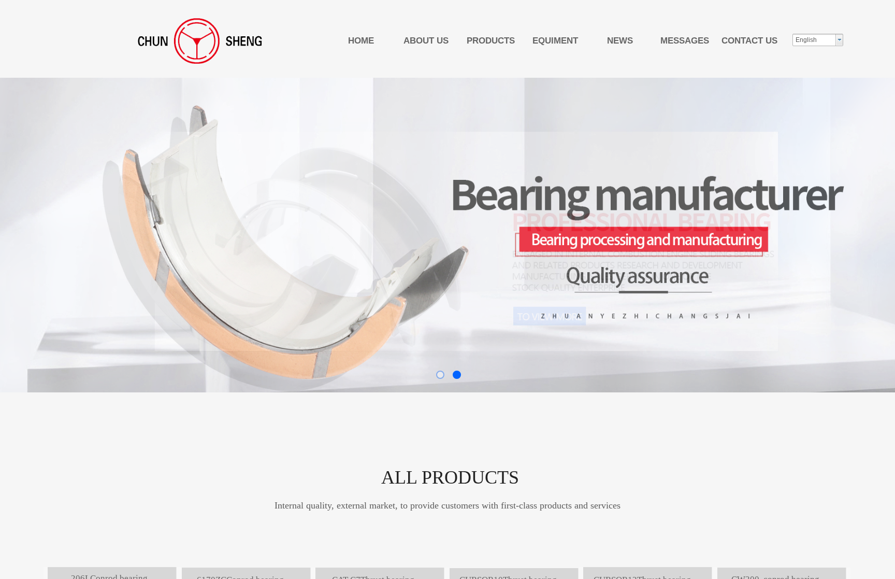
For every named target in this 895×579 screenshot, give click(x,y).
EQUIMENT (555, 41)
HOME (361, 41)
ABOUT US (426, 41)
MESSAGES (684, 41)
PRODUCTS (491, 41)
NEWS (620, 41)
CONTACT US (749, 41)
